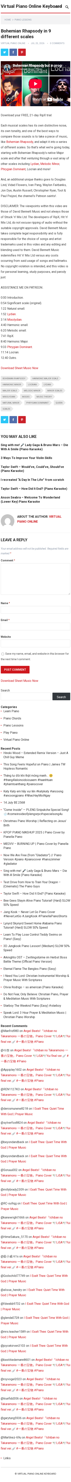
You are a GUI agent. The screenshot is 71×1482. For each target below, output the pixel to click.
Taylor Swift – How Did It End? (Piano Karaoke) (34, 489)
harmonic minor (12, 384)
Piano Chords (12, 718)
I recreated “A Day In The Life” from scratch (32, 480)
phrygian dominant (37, 403)
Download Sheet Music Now (19, 368)
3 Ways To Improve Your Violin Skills (26, 458)
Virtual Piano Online (13, 43)
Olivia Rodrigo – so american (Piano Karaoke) (33, 987)
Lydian (34, 164)
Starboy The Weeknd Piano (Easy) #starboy (32, 1005)
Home (8, 19)
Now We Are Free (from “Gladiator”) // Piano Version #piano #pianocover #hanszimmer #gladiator (32, 859)
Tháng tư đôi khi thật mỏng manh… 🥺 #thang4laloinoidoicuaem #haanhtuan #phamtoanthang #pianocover (28, 780)
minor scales (54, 390)
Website (6, 636)
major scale (10, 390)
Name (5, 603)
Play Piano (10, 732)
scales (6, 409)
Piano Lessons (23, 19)
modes (26, 397)
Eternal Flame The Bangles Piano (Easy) (29, 969)
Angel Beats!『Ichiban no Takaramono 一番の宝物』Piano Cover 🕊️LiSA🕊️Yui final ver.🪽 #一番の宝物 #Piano (35, 1036)
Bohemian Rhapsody (19, 142)
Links (7, 1458)
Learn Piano (11, 711)
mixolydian (9, 397)
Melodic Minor (49, 164)
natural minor (11, 403)
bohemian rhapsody (14, 378)
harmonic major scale (45, 378)
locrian (32, 384)
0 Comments (57, 43)
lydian (47, 384)
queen (59, 403)
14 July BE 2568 (14, 802)
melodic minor (32, 390)
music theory (44, 397)
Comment (8, 560)
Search (5, 690)
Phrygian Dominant (13, 169)
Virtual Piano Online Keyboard (31, 6)
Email (5, 620)
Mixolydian (14, 319)
